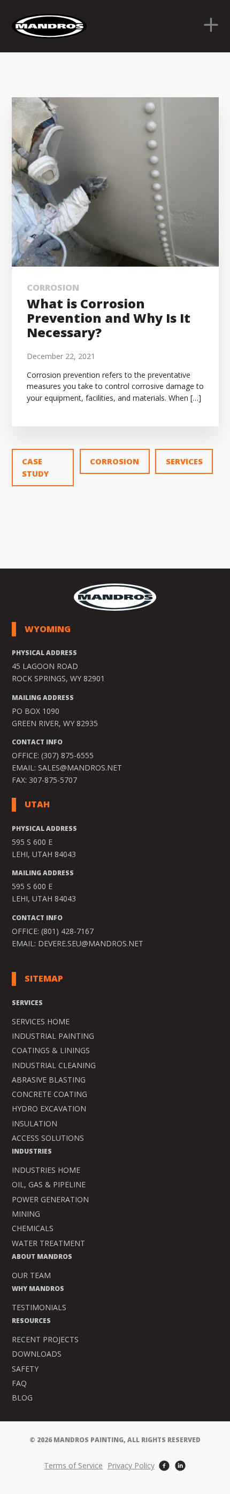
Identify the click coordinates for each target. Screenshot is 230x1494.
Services (184, 461)
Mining (26, 1214)
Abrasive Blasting (49, 1080)
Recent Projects (45, 1339)
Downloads (37, 1354)
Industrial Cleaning (54, 1065)
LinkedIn (180, 1466)
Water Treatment (48, 1243)
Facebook (164, 1466)
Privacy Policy (131, 1465)
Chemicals (32, 1228)
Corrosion (53, 287)
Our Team (31, 1275)
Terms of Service (73, 1465)
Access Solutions (48, 1138)
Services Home (41, 1021)
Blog (22, 1397)
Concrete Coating (49, 1094)
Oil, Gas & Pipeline (49, 1184)
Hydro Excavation (49, 1108)
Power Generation (50, 1199)
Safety (25, 1369)
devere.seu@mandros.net (90, 943)
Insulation (34, 1123)
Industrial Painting (53, 1036)
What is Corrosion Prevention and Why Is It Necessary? (108, 318)
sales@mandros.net (80, 767)
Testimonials (39, 1307)
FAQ (19, 1383)
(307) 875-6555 (67, 755)
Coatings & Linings (51, 1050)
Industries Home (46, 1170)
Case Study (35, 467)
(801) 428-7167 (67, 931)
